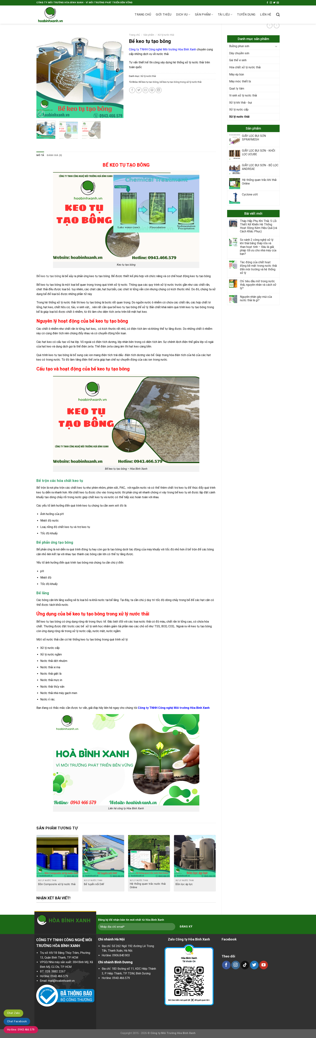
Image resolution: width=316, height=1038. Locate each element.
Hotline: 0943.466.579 (21, 1029)
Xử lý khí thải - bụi (240, 102)
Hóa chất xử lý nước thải (245, 67)
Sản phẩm (203, 14)
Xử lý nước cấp (239, 109)
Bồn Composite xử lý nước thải (57, 884)
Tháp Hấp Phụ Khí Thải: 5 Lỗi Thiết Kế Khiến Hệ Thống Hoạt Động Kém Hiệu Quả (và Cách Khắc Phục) (258, 226)
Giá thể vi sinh (238, 60)
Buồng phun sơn (239, 46)
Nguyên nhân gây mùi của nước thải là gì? (256, 298)
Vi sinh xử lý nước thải (243, 95)
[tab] (40, 155)
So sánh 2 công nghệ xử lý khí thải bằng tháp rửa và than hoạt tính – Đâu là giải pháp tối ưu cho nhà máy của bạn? (258, 247)
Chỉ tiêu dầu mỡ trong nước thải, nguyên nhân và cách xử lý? (258, 285)
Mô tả (40, 155)
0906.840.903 (121, 955)
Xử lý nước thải (239, 116)
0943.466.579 (59, 976)
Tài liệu (224, 14)
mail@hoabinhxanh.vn (61, 980)
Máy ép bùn (236, 74)
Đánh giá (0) (54, 155)
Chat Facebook (17, 1021)
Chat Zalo (13, 1013)
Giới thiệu (163, 14)
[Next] (117, 74)
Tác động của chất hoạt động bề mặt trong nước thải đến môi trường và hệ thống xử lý (258, 268)
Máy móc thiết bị (240, 81)
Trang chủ (143, 14)
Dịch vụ (182, 14)
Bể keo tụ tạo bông (149, 82)
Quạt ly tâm (236, 88)
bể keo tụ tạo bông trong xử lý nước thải (181, 82)
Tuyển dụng (246, 14)
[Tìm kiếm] (278, 14)
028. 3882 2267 (55, 971)
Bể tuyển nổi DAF (94, 884)
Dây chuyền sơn (239, 53)
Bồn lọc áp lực (184, 884)
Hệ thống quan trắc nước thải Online (148, 885)
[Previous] (43, 74)
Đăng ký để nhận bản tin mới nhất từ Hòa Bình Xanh (131, 919)
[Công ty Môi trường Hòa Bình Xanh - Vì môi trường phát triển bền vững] (54, 14)
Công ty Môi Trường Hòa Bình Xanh (173, 1033)
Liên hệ (265, 14)
